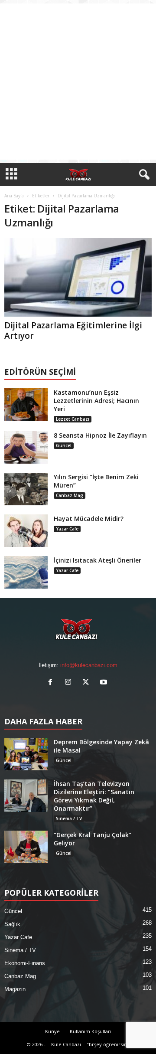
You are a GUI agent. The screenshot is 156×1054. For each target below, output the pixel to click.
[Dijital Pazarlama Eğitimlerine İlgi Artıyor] (78, 277)
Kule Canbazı (66, 1044)
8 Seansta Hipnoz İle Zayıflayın (100, 435)
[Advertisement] (78, 81)
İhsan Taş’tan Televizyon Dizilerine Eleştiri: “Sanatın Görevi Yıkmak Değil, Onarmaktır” (94, 795)
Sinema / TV (69, 818)
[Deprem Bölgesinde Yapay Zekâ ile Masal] (26, 754)
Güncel (64, 445)
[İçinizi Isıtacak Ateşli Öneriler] (26, 572)
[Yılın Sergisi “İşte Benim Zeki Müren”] (26, 489)
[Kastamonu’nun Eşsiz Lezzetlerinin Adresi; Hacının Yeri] (26, 404)
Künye (52, 1031)
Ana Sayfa (14, 196)
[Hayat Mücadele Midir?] (26, 530)
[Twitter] (88, 683)
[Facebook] (52, 683)
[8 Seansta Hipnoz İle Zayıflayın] (26, 447)
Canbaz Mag (69, 495)
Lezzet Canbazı (72, 419)
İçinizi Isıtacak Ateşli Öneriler (97, 560)
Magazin (15, 989)
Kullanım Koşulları (90, 1031)
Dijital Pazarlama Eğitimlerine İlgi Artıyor (73, 330)
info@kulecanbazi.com (88, 665)
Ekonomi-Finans (24, 963)
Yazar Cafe (67, 529)
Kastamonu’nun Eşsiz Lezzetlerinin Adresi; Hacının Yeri (96, 400)
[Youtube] (105, 683)
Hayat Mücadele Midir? (89, 518)
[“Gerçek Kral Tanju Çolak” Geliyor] (26, 847)
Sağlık (12, 924)
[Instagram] (70, 683)
